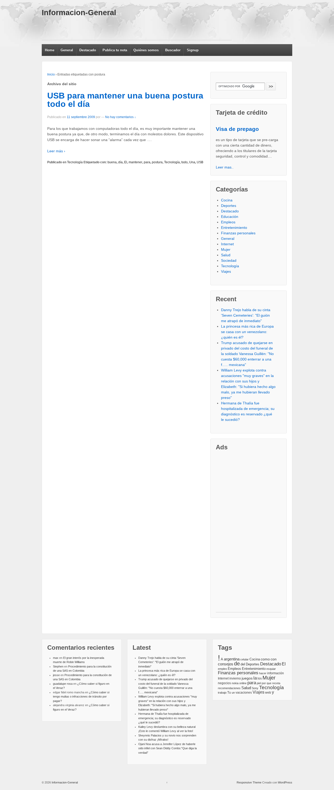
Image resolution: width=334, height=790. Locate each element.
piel (259, 683)
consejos (225, 664)
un (233, 692)
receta (276, 683)
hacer (262, 673)
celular (244, 659)
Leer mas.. (225, 167)
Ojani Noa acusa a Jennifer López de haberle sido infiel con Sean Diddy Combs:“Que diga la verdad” (167, 748)
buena (112, 162)
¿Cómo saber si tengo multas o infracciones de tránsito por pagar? (81, 696)
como (265, 659)
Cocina (226, 200)
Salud (225, 255)
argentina (232, 659)
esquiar (271, 668)
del (243, 664)
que (269, 683)
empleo (222, 668)
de (237, 663)
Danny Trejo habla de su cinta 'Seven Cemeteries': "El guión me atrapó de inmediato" (245, 315)
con (274, 659)
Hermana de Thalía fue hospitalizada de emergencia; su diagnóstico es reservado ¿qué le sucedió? (164, 718)
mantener (135, 162)
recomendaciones (229, 688)
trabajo (222, 692)
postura (157, 162)
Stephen (58, 666)
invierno (235, 678)
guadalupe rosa (63, 683)
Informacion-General (79, 12)
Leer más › (56, 151)
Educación (229, 216)
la (255, 678)
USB (200, 162)
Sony (255, 688)
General (67, 50)
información (275, 673)
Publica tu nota (115, 50)
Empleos (228, 222)
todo (184, 162)
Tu (229, 692)
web (268, 692)
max (55, 657)
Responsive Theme (249, 782)
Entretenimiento (234, 227)
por (264, 683)
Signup (193, 50)
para (147, 162)
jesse (56, 675)
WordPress (285, 782)
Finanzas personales (238, 233)
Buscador (173, 50)
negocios (224, 683)
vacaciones (244, 692)
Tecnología (75, 162)
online (243, 683)
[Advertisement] (137, 28)
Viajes (226, 271)
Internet (227, 244)
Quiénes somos (146, 50)
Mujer (225, 249)
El (125, 162)
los (260, 678)
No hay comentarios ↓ (120, 117)
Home (49, 50)
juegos (247, 678)
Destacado (87, 50)
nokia (235, 683)
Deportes (228, 206)
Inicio (51, 74)
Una (192, 162)
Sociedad (228, 260)
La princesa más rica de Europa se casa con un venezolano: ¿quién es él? (247, 331)
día (120, 162)
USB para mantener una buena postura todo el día (125, 100)
